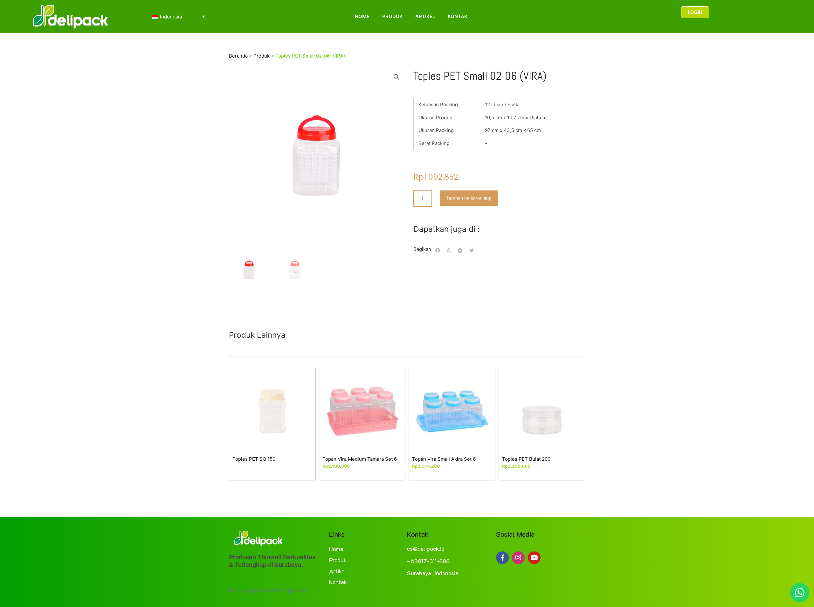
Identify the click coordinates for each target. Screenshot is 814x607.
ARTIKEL (425, 16)
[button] (396, 77)
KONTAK (457, 16)
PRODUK (392, 16)
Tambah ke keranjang (468, 198)
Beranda (238, 56)
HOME (362, 16)
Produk (261, 56)
